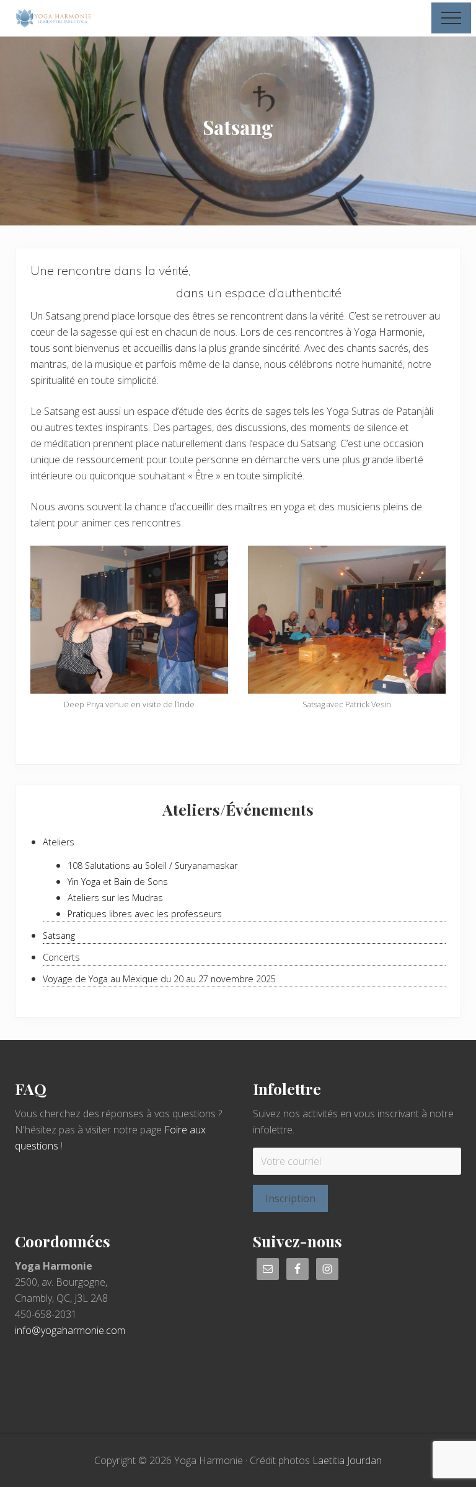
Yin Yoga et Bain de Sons (118, 881)
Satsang (59, 935)
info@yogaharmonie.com (70, 1330)
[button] (451, 17)
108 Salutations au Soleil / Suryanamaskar (152, 865)
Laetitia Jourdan (347, 1460)
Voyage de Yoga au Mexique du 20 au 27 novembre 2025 (159, 979)
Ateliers (58, 842)
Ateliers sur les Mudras (115, 898)
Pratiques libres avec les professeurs (145, 914)
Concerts (61, 957)
